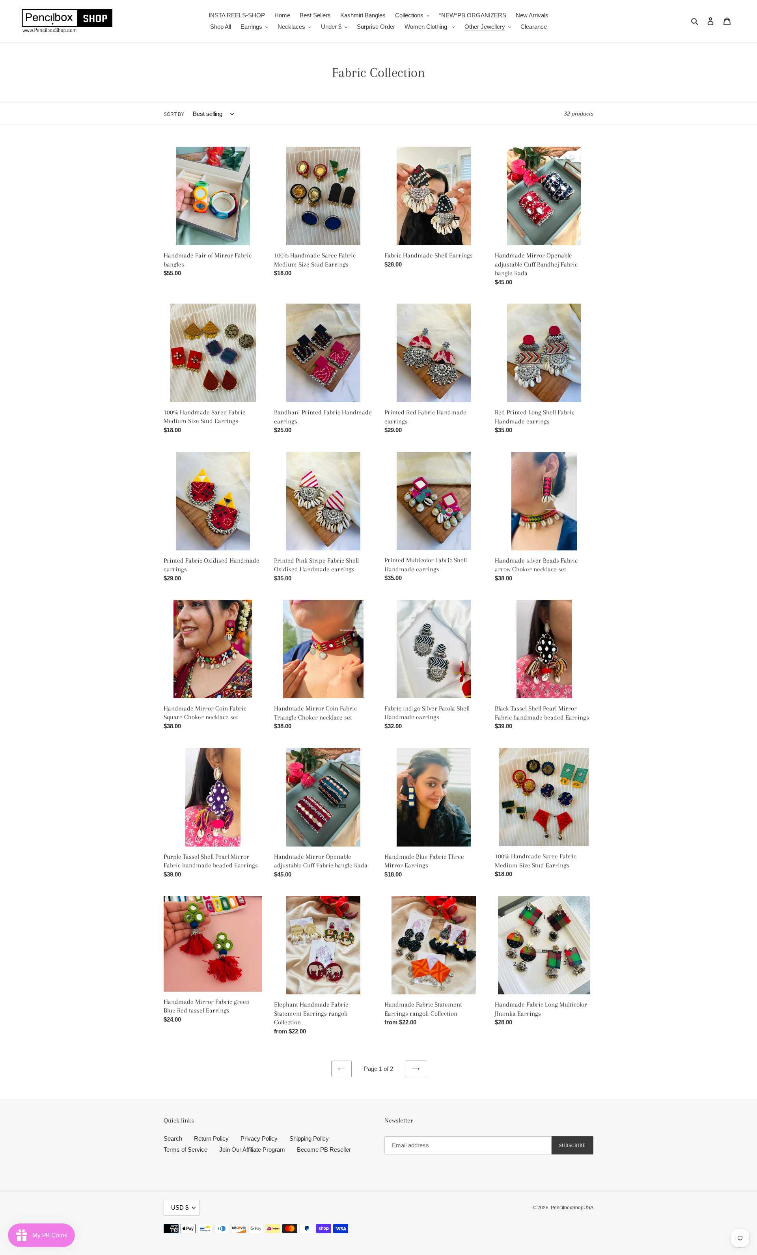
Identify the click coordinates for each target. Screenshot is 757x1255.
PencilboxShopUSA (572, 1207)
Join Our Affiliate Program (252, 1149)
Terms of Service (185, 1149)
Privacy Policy (259, 1138)
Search (173, 1138)
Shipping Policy (309, 1138)
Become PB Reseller (324, 1149)
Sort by (174, 114)
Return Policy (211, 1138)
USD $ (179, 1207)
